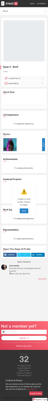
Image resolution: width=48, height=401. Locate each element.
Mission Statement (24, 368)
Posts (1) (14, 78)
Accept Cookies (36, 393)
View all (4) (42, 279)
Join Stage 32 (41, 3)
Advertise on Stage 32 (24, 373)
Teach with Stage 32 (24, 375)
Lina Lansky (14, 266)
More (43, 145)
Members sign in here (24, 346)
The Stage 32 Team (24, 366)
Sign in (32, 3)
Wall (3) (13, 83)
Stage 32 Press (24, 370)
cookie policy (31, 389)
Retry (24, 211)
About (5, 11)
